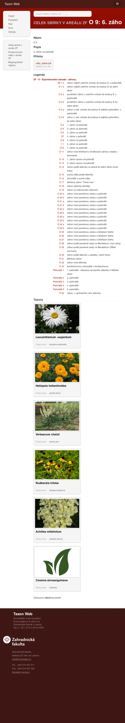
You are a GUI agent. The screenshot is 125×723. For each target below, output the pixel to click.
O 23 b (60, 220)
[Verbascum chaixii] (57, 415)
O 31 (61, 258)
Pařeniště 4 (58, 285)
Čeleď (11, 15)
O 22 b (60, 212)
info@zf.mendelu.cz (21, 659)
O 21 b (60, 205)
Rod (10, 23)
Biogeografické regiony (15, 64)
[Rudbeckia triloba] (57, 464)
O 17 (61, 182)
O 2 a (61, 94)
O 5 (62, 128)
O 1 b (61, 86)
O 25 (61, 231)
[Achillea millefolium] (57, 513)
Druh (10, 27)
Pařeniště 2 (58, 277)
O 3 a (61, 109)
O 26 (61, 235)
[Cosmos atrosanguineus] (57, 561)
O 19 (61, 189)
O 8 (62, 140)
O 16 (61, 178)
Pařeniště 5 (58, 289)
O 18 (61, 185)
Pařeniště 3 (58, 281)
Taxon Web (12, 4)
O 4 (62, 124)
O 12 (61, 159)
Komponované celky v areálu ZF (15, 55)
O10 (62, 147)
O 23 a (60, 216)
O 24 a (60, 224)
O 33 (61, 266)
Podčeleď (12, 19)
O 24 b (60, 228)
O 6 (62, 132)
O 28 (61, 243)
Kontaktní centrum (21, 672)
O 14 (61, 166)
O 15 (61, 174)
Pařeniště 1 (58, 270)
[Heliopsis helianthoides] (57, 367)
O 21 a (60, 201)
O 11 (61, 151)
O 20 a (60, 193)
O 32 (61, 262)
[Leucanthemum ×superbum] (57, 318)
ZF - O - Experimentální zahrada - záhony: (55, 79)
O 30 (61, 254)
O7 (62, 136)
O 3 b (61, 117)
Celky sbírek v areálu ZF (15, 46)
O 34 (61, 293)
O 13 (61, 163)
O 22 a (60, 208)
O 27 (61, 239)
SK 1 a (61, 82)
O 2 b (61, 101)
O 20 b (60, 197)
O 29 (61, 247)
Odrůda (12, 31)
